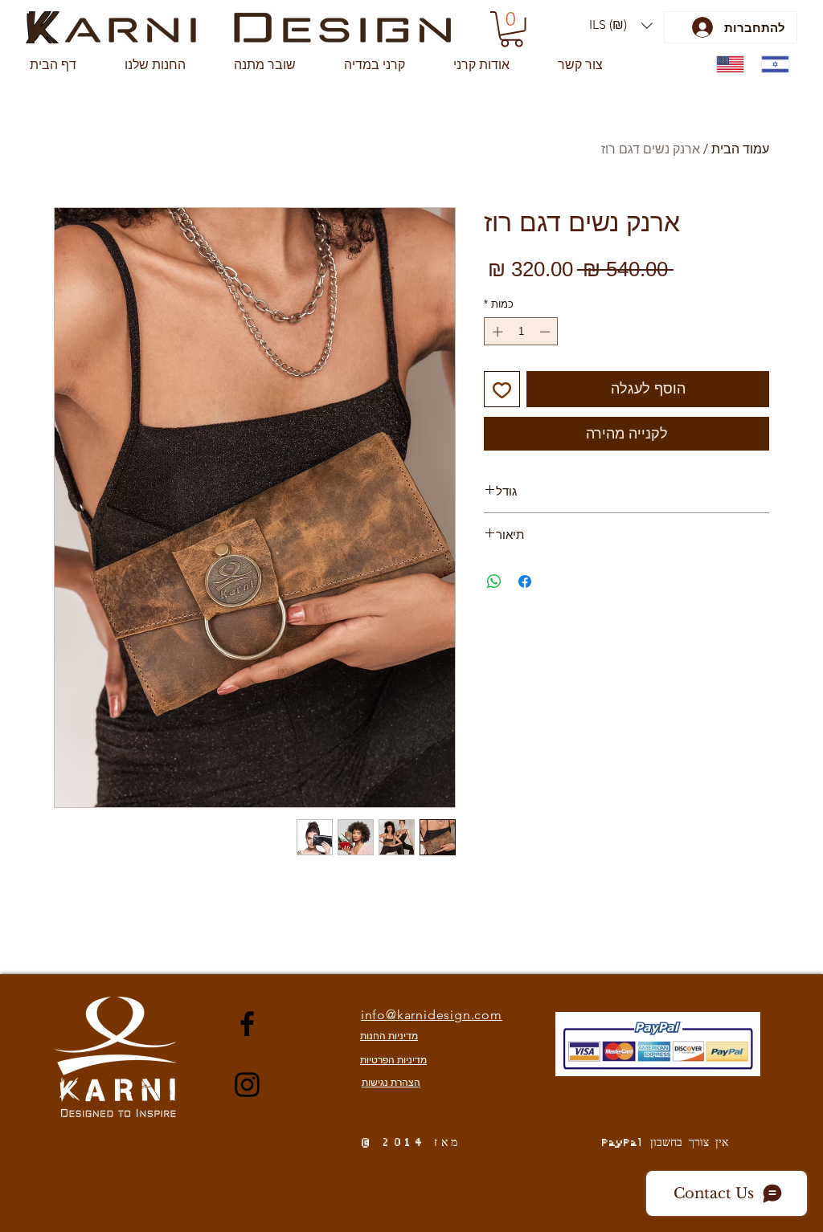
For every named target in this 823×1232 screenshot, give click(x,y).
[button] (621, 25)
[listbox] (621, 25)
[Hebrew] (771, 65)
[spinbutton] (521, 331)
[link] (511, 29)
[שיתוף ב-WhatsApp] (494, 581)
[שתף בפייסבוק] (524, 581)
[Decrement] (546, 331)
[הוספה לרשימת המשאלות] (502, 389)
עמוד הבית (740, 149)
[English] (727, 65)
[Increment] (496, 331)
